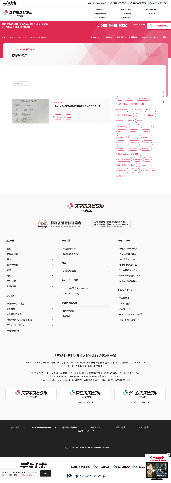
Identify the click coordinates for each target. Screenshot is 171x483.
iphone (140, 115)
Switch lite (122, 165)
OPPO (137, 154)
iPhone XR (141, 120)
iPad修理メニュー (127, 259)
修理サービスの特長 (16, 303)
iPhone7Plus (146, 137)
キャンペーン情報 (160, 37)
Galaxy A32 (136, 109)
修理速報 (120, 37)
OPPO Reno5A (124, 159)
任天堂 (120, 176)
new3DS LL (146, 148)
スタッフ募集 (124, 303)
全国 (9, 248)
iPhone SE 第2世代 (125, 120)
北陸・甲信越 (12, 264)
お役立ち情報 (100, 17)
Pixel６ (137, 159)
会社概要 (11, 308)
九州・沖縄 (11, 286)
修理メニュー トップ (128, 248)
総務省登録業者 (14, 314)
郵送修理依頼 (13, 330)
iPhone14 (146, 131)
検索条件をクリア (21, 83)
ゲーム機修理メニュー (129, 270)
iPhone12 (121, 131)
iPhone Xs (121, 126)
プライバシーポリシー (16, 325)
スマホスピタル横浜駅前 (25, 25)
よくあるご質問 (69, 271)
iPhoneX (121, 148)
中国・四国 (11, 280)
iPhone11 (134, 126)
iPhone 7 (151, 115)
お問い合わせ (97, 427)
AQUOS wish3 (139, 104)
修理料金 (108, 37)
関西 (9, 275)
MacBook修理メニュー (130, 275)
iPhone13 (133, 131)
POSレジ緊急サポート (129, 319)
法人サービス (126, 17)
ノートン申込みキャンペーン (75, 288)
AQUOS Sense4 (123, 104)
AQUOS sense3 (143, 98)
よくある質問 (126, 13)
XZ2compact (148, 170)
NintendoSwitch (124, 154)
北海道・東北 (12, 253)
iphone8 (121, 143)
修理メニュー (126, 9)
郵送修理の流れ (100, 13)
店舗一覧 (99, 9)
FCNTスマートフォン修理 (130, 314)
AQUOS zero (122, 109)
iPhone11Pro (147, 126)
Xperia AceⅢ (122, 170)
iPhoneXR (133, 148)
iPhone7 (133, 137)
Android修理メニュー (129, 264)
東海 (9, 270)
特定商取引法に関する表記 (19, 319)
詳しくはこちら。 (27, 475)
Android (58, 117)
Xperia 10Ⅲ (145, 165)
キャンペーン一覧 (71, 293)
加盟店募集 (124, 298)
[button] (45, 473)
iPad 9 (120, 115)
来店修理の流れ (152, 9)
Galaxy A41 (150, 109)
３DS (119, 98)
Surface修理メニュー (129, 280)
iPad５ (130, 115)
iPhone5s (121, 137)
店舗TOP (96, 37)
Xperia (68, 117)
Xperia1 (135, 170)
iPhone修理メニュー (128, 253)
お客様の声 (133, 37)
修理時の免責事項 (70, 427)
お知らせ (152, 13)
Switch (147, 159)
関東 (9, 259)
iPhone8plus (134, 143)
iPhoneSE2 (148, 143)
